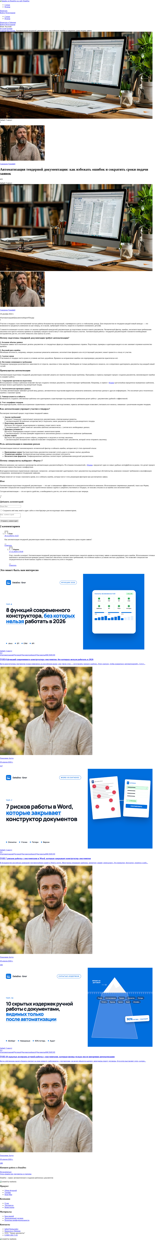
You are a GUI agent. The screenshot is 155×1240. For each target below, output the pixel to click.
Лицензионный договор (14, 1218)
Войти (2, 13)
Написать (3, 11)
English (9, 29)
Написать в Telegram (8, 22)
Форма (89, 465)
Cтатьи (7, 5)
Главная (3, 31)
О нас (7, 1203)
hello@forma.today (11, 1229)
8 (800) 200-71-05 (11, 1235)
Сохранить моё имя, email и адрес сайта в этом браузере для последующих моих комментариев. (40, 510)
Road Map (8, 1195)
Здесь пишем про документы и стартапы (15, 1174)
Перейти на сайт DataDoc (20, 1)
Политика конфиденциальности (17, 1220)
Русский (3, 29)
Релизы (7, 7)
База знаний (9, 1216)
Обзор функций (11, 1190)
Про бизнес (11, 31)
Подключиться (5, 1172)
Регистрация (10, 13)
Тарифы (8, 1192)
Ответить (8, 545)
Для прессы (9, 1205)
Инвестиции (9, 1207)
